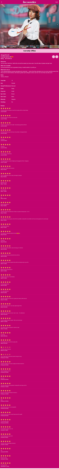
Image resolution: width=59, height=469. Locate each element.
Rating (2, 58)
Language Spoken (5, 56)
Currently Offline (29, 51)
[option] (5, 46)
